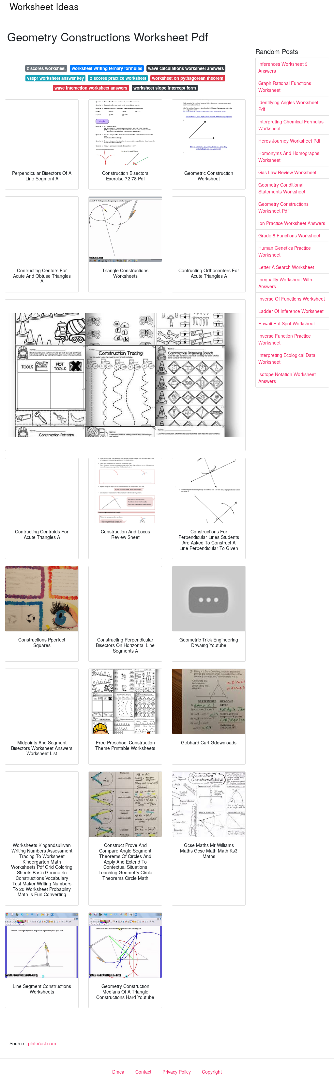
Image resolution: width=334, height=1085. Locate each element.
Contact (143, 1071)
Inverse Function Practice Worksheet (284, 339)
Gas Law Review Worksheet (287, 172)
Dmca (118, 1071)
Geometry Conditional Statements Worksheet (281, 188)
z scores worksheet (46, 68)
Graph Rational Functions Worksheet (284, 86)
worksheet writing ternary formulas (107, 68)
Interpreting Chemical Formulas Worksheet (291, 125)
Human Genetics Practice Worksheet (284, 251)
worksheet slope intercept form (164, 88)
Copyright (212, 1071)
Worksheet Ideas (44, 6)
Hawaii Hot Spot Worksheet (286, 323)
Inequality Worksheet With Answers (285, 282)
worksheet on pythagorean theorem (187, 78)
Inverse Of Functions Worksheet (291, 298)
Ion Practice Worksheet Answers (291, 223)
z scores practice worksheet (118, 78)
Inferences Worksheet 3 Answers (283, 67)
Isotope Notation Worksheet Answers (287, 377)
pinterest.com (42, 1043)
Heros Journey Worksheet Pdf (289, 140)
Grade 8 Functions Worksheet (289, 235)
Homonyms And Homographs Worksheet (288, 156)
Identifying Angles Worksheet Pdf (288, 105)
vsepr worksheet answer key (55, 78)
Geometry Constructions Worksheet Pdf (283, 207)
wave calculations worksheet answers (186, 68)
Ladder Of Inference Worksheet (291, 311)
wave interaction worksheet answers (90, 88)
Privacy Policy (176, 1071)
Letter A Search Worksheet (286, 267)
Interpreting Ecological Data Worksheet (286, 358)
